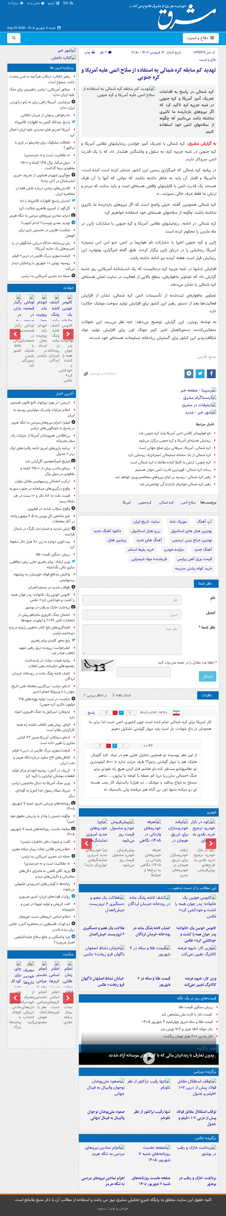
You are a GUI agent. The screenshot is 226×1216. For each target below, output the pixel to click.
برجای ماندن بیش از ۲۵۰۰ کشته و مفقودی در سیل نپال (47, 471)
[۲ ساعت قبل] (148, 1159)
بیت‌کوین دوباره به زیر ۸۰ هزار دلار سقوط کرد (42, 544)
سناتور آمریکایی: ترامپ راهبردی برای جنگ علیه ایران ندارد (42, 92)
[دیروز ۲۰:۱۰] (103, 909)
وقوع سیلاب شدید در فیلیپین (49, 508)
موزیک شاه (178, 522)
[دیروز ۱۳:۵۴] (41, 318)
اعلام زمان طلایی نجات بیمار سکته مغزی (41, 849)
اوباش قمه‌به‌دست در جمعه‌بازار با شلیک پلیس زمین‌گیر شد (29, 345)
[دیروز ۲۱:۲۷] (148, 1058)
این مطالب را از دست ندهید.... (192, 888)
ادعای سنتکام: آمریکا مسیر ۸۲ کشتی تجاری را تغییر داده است (46, 740)
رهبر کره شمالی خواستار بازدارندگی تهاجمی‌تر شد (175, 484)
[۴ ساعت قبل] (67, 985)
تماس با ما (34, 3)
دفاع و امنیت (198, 38)
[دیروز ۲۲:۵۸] (148, 1092)
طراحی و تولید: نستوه (113, 1208)
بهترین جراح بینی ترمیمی (192, 540)
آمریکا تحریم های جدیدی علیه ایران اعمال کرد (42, 132)
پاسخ (91, 712)
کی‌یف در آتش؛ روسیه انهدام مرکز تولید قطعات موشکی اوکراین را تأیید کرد (43, 773)
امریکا (127, 502)
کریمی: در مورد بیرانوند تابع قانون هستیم (40, 402)
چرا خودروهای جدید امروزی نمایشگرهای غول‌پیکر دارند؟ (95, 857)
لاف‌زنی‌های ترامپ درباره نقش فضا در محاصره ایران (45, 191)
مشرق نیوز (175, 14)
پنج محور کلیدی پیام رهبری (50, 640)
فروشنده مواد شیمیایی (149, 559)
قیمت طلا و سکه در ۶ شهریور (153, 981)
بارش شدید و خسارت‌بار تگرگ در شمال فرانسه (44, 531)
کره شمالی (166, 502)
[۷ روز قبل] (149, 837)
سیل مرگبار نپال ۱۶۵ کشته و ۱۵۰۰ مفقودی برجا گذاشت (47, 165)
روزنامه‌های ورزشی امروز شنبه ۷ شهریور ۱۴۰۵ (43, 806)
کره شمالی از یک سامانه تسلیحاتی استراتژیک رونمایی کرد (169, 455)
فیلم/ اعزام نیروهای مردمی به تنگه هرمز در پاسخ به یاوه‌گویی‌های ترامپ (43, 425)
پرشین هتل (117, 540)
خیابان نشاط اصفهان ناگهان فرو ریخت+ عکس (102, 981)
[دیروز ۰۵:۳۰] (29, 982)
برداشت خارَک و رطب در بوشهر (197, 1181)
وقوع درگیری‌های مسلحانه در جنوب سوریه (39, 488)
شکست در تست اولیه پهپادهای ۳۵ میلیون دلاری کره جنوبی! (47, 701)
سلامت (68, 954)
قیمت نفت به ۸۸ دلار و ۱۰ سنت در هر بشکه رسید (44, 498)
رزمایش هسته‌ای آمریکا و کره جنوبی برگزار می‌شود (175, 440)
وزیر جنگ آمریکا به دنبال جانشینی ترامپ (40, 783)
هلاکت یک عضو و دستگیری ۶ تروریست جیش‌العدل (103, 931)
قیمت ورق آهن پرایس (194, 559)
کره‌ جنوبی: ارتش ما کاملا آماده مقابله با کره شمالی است (170, 462)
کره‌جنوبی (145, 502)
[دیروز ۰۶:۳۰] (41, 985)
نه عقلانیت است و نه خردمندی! (47, 155)
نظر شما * (207, 627)
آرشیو (52, 3)
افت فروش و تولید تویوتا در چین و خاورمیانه (48, 906)
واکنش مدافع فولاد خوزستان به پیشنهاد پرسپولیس (44, 577)
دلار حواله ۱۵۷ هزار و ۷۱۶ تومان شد (186, 1029)
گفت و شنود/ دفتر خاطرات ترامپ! (45, 842)
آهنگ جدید (203, 550)
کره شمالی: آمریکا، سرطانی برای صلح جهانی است (175, 448)
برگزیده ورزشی (205, 1072)
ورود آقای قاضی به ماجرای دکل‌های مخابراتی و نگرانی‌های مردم (47, 873)
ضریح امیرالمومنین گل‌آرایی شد (47, 461)
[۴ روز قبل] (202, 834)
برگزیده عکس (205, 1138)
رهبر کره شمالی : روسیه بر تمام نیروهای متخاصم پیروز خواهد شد (163, 477)
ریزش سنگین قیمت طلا (196, 1007)
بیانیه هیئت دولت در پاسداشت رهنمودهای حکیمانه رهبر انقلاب (50, 663)
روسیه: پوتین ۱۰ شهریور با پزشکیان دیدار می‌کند (43, 265)
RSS (66, 3)
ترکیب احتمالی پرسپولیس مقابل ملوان (42, 481)
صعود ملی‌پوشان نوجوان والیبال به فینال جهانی (105, 1114)
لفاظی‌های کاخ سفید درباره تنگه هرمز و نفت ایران (44, 760)
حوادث (68, 288)
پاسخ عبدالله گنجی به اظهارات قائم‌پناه (42, 122)
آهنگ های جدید (149, 540)
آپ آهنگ (204, 522)
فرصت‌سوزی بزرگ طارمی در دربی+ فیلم (41, 256)
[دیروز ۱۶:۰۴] (103, 959)
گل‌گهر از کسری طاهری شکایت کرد (44, 208)
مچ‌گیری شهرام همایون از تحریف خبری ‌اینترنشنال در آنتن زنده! (44, 178)
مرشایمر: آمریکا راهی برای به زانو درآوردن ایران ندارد (42, 105)
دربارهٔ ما (13, 3)
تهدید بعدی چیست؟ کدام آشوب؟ (45, 223)
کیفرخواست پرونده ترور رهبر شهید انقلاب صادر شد (47, 650)
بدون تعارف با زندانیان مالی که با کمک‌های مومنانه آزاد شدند (161, 1055)
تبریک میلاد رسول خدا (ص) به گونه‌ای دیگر (45, 793)
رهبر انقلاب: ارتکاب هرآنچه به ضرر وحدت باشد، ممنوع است (42, 79)
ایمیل (210, 613)
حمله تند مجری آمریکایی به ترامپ (45, 276)
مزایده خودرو (174, 550)
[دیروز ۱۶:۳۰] (194, 959)
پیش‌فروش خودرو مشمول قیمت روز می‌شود (123, 857)
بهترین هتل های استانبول (191, 531)
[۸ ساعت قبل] (54, 979)
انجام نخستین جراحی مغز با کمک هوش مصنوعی (41, 1007)
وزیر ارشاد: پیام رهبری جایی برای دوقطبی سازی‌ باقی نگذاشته (42, 564)
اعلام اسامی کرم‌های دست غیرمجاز (44, 916)
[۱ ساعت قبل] (194, 909)
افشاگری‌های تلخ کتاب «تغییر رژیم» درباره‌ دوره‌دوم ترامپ (42, 630)
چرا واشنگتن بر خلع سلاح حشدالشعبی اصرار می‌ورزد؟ (44, 939)
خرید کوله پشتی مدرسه (193, 568)
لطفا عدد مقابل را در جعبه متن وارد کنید (187, 662)
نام (212, 598)
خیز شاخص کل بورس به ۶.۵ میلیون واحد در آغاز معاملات (42, 518)
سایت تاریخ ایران (146, 522)
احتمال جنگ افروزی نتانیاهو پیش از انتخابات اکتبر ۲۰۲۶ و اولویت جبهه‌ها (46, 617)
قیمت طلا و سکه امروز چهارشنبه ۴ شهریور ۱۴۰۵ (177, 1022)
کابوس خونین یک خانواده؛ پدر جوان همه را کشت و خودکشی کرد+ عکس (196, 934)
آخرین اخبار (65, 394)
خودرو (211, 812)
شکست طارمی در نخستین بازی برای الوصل (47, 232)
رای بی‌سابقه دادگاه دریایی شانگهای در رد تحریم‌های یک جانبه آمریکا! (43, 245)
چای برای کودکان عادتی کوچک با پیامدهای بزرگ (16, 1009)
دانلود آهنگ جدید (107, 531)
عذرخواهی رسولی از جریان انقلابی (45, 115)
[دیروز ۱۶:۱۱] (148, 959)
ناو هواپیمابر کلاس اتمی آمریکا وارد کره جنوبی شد (175, 433)
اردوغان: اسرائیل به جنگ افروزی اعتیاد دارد (44, 714)
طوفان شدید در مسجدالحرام (49, 587)
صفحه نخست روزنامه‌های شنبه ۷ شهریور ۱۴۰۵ (151, 1181)
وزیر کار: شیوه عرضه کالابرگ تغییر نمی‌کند (200, 981)
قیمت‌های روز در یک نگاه (196, 998)
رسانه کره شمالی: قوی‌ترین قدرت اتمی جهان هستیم (173, 470)
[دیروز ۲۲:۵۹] (103, 1159)
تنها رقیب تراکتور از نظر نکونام (151, 1114)
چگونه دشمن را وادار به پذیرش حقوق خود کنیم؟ (42, 819)
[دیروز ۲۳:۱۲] (194, 1092)
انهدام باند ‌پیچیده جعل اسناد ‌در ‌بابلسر (41, 340)
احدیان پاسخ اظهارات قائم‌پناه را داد (44, 201)
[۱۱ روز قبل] (94, 837)
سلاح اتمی (188, 502)
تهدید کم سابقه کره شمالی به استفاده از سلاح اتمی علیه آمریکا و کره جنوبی (148, 74)
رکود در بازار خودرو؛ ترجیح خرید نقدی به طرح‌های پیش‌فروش (204, 860)
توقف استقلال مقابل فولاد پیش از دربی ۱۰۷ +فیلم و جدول (196, 1118)
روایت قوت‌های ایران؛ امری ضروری (44, 896)
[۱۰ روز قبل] (121, 832)
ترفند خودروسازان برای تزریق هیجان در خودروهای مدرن (179, 862)
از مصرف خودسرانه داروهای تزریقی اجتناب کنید (29, 1007)
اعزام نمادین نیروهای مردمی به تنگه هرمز (102, 1181)
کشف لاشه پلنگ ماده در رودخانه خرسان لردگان (151, 931)
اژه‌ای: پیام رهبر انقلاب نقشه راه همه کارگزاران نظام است (45, 727)
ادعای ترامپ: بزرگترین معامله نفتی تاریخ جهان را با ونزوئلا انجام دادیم (43, 689)
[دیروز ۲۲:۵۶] (103, 1092)
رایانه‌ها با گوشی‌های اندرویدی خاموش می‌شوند (45, 886)
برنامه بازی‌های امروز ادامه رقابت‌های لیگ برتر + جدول (42, 451)
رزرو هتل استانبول (145, 531)
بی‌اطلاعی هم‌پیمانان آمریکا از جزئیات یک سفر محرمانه (43, 438)
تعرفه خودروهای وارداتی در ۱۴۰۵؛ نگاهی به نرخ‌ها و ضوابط (150, 862)
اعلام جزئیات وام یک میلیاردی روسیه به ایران (44, 412)
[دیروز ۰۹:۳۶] (16, 315)
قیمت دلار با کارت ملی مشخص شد (187, 1014)
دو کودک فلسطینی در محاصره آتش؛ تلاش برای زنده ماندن (42, 926)
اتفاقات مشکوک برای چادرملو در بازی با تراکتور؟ (45, 145)
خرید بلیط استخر (140, 550)
